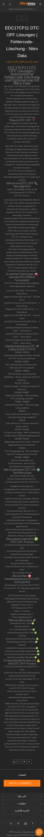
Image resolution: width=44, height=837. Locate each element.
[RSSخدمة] (11, 823)
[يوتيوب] (25, 823)
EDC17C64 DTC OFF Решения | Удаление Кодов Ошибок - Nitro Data (25, 18)
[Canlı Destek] (39, 832)
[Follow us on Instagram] (18, 823)
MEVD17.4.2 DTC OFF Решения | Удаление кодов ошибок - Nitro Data (18, 18)
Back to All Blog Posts (21, 9)
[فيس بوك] (33, 823)
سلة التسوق (10, 4)
